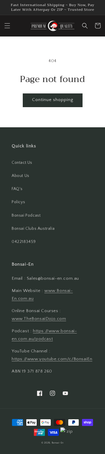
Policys (18, 202)
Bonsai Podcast (26, 215)
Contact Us (22, 162)
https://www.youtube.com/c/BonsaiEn (52, 358)
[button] (7, 25)
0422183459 (24, 241)
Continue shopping (52, 99)
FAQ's (17, 189)
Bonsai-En (58, 442)
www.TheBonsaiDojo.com (39, 318)
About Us (20, 175)
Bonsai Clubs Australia (33, 228)
